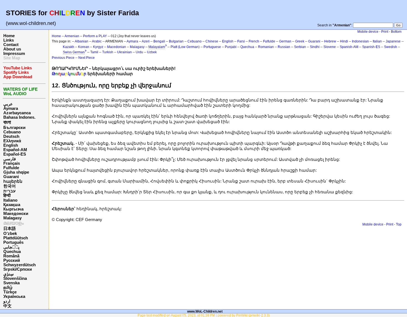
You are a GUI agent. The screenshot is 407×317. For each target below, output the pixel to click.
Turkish (107, 52)
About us (12, 49)
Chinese (211, 41)
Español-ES (14, 154)
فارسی (9, 159)
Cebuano (12, 132)
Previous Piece (63, 58)
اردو (6, 301)
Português (13, 242)
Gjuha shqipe (16, 172)
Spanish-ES (371, 47)
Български (14, 127)
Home (9, 36)
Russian (284, 47)
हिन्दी (7, 195)
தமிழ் (7, 287)
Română (11, 256)
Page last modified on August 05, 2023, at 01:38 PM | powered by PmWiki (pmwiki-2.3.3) (204, 315)
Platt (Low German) (185, 47)
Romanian (266, 47)
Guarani (11, 176)
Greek (299, 41)
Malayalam (156, 47)
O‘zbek (10, 233)
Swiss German (74, 52)
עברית (9, 191)
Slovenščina (15, 278)
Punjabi (230, 47)
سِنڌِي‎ (8, 274)
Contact (11, 44)
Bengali (159, 41)
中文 (7, 306)
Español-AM (15, 150)
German (285, 41)
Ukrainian (124, 52)
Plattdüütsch (15, 238)
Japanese (393, 41)
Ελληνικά (12, 141)
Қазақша (11, 204)
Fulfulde (11, 168)
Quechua (12, 251)
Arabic (97, 41)
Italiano (10, 200)
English (10, 145)
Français (11, 163)
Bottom (396, 32)
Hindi (344, 41)
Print (384, 32)
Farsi (241, 41)
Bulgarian (176, 41)
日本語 (9, 228)
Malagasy (12, 218)
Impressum (14, 53)
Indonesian (360, 41)
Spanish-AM (349, 47)
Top (398, 224)
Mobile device (367, 32)
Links (8, 40)
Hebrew (330, 41)
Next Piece (86, 58)
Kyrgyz (98, 47)
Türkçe (10, 292)
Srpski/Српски (17, 269)
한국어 (9, 186)
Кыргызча (13, 209)
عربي (8, 104)
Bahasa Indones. (19, 117)
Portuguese (212, 47)
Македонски (15, 213)
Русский (11, 260)
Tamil (94, 52)
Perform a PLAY (95, 36)
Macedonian (116, 47)
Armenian (72, 36)
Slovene (329, 47)
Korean (83, 47)
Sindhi (315, 47)
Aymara (10, 108)
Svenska (11, 283)
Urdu (139, 52)
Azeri (146, 41)
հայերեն (12, 181)
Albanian (81, 41)
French (254, 41)
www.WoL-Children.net (205, 311)
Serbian (300, 47)
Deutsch (11, 136)
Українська (14, 296)
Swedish (390, 47)
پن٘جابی (11, 247)
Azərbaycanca (17, 113)
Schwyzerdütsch (19, 265)
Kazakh (68, 47)
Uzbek (152, 52)
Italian (377, 41)
